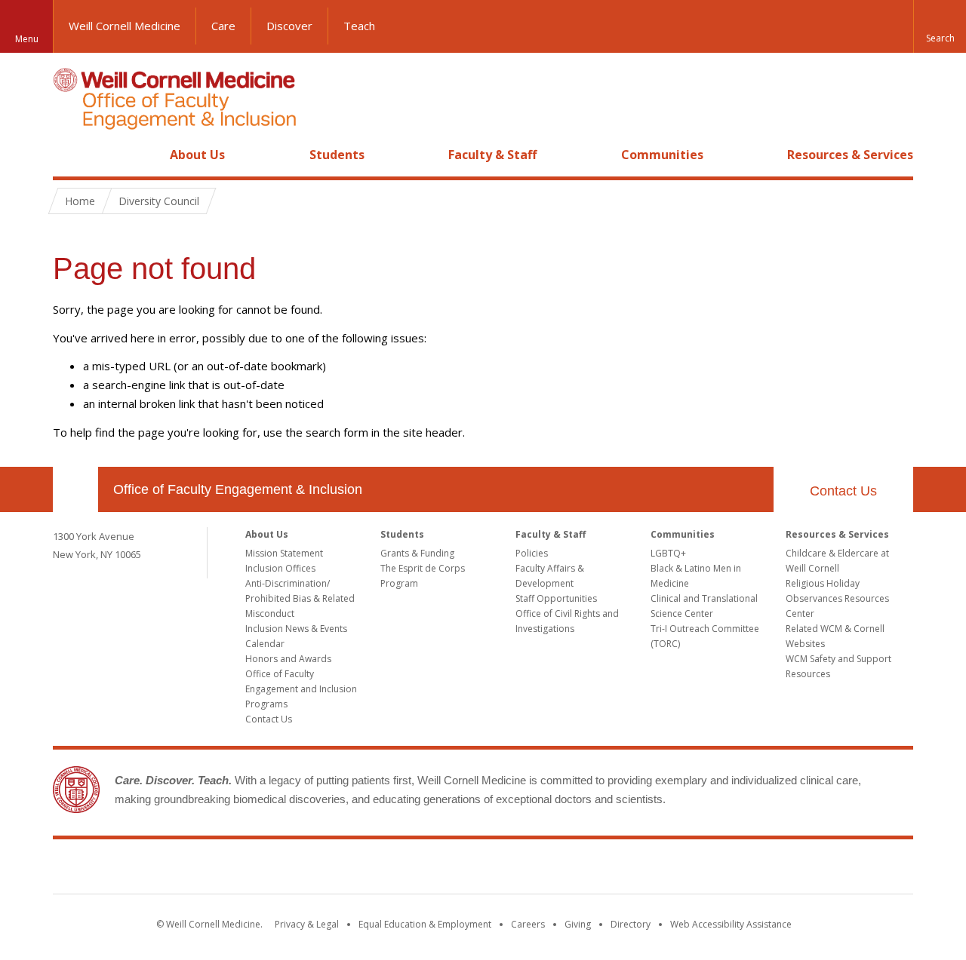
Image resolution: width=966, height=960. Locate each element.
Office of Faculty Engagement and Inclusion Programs (301, 688)
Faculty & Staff (492, 154)
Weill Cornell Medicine (124, 25)
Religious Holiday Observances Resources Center (837, 598)
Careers (528, 924)
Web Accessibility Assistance (731, 924)
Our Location (75, 489)
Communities (662, 154)
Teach (359, 25)
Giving (578, 924)
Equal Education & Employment (424, 924)
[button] (939, 26)
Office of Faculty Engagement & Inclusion (237, 489)
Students (337, 154)
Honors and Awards (288, 658)
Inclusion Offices (280, 568)
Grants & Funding (417, 553)
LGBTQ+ (668, 553)
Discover (289, 25)
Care (223, 25)
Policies (531, 553)
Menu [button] (26, 38)
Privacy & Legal (307, 924)
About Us (197, 154)
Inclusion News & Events (296, 628)
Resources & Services (850, 154)
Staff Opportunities (556, 598)
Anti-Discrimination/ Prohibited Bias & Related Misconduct (300, 598)
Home (69, 155)
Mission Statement (284, 553)
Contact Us (843, 490)
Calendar (265, 643)
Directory (631, 924)
